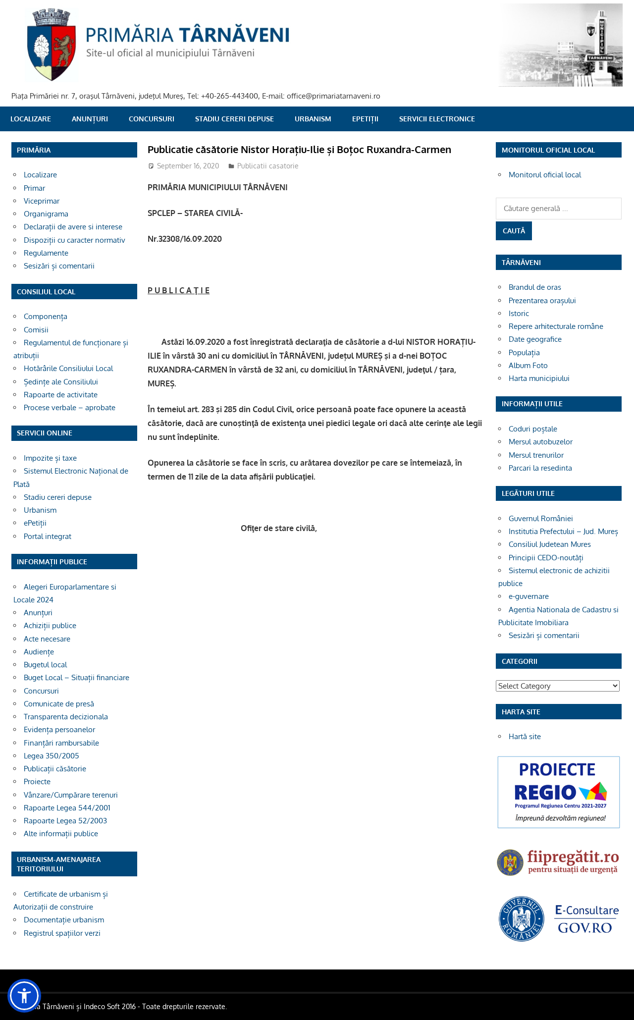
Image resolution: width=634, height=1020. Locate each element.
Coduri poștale (533, 428)
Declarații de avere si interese (73, 226)
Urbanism (313, 118)
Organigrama (46, 213)
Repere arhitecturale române (556, 326)
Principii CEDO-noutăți (546, 557)
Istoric (519, 313)
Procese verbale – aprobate (69, 407)
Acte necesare (47, 639)
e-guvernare (529, 596)
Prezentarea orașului (542, 300)
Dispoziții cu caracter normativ (74, 240)
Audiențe (39, 651)
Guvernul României (541, 518)
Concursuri (151, 118)
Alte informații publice (61, 833)
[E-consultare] (559, 940)
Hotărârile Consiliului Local (68, 368)
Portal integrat (47, 536)
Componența (45, 316)
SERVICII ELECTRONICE (437, 118)
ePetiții (365, 118)
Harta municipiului (539, 378)
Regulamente (46, 253)
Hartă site (525, 736)
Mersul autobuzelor (541, 441)
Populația (524, 352)
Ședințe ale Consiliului (61, 381)
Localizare (30, 118)
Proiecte (37, 781)
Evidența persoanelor (59, 729)
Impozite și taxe (50, 458)
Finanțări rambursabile (61, 743)
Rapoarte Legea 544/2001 (67, 807)
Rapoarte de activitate (61, 394)
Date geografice (535, 339)
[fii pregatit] (559, 877)
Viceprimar (41, 201)
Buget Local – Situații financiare (76, 677)
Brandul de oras (535, 287)
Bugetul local (45, 664)
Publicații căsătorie (55, 768)
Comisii (36, 329)
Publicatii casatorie (268, 165)
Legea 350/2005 (51, 755)
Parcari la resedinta (540, 468)
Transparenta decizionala (66, 716)
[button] (24, 995)
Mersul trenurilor (536, 455)
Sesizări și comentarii (59, 265)
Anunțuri (90, 118)
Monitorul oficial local (545, 174)
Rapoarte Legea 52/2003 (65, 820)
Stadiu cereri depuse (234, 118)
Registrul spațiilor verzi (62, 933)
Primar (34, 188)
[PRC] (559, 827)
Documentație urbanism (64, 919)
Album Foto (528, 365)
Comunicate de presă (59, 703)
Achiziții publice (50, 625)
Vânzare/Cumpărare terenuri (71, 795)
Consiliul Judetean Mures (550, 544)
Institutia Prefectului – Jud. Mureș (563, 531)
